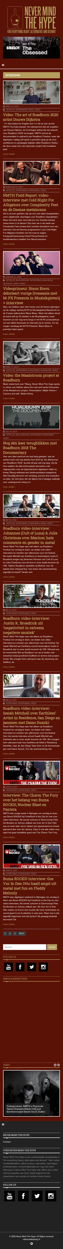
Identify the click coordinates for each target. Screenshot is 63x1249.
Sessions (7, 284)
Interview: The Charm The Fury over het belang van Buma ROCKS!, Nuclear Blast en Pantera (30, 802)
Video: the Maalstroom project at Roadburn (31, 377)
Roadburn (46, 370)
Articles (10, 110)
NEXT (21, 933)
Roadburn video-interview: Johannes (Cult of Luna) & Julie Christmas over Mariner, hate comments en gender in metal (30, 535)
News (31, 110)
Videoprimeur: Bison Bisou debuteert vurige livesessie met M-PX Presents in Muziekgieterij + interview (31, 295)
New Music (48, 280)
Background (22, 280)
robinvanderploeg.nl (31, 1239)
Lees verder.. (9, 154)
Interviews (21, 110)
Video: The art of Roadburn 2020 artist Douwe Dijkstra (30, 117)
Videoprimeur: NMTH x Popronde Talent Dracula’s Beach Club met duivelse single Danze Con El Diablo (26, 1109)
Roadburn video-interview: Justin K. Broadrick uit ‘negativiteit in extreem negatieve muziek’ (26, 625)
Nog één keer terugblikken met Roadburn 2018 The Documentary (30, 448)
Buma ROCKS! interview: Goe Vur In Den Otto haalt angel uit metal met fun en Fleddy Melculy (29, 886)
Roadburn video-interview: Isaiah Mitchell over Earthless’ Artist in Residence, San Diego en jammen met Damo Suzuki (31, 715)
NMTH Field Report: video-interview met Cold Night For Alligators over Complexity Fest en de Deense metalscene (30, 202)
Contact (7, 1142)
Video (37, 110)
